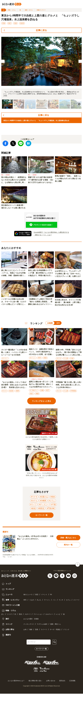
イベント (44, 594)
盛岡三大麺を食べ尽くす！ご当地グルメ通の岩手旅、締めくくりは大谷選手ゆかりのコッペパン (41, 384)
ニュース (9, 594)
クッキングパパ (28, 624)
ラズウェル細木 (42, 624)
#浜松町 (11, 391)
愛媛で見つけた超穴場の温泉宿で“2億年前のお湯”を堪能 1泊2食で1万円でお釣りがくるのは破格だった (40, 180)
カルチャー (49, 614)
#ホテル (34, 500)
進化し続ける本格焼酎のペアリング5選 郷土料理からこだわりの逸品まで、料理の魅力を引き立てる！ (40, 273)
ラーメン (47, 600)
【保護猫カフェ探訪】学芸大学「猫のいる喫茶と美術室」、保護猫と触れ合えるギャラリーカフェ (40, 302)
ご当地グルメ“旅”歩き (37, 379)
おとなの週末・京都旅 (31, 619)
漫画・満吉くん (55, 624)
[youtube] (69, 575)
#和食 (3, 23)
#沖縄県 (43, 500)
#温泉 (15, 23)
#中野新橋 (73, 391)
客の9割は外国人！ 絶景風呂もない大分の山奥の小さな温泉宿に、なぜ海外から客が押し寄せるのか (13, 180)
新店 (36, 594)
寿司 (24, 600)
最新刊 (8, 635)
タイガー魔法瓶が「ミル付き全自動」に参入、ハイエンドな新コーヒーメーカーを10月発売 (14, 352)
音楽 (20, 614)
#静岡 (17, 391)
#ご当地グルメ (34, 390)
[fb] (62, 575)
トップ (8, 584)
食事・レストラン (12, 600)
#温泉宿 (22, 23)
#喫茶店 (41, 508)
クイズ (9, 614)
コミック (9, 624)
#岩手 (47, 390)
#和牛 (39, 358)
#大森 (71, 358)
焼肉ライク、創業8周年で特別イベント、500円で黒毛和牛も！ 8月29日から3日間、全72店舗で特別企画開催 (41, 352)
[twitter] (50, 575)
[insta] (74, 575)
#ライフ (33, 504)
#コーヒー (5, 358)
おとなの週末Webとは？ (16, 681)
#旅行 (9, 23)
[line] (56, 575)
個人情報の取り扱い (35, 681)
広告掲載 (72, 681)
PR (51, 594)
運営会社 (62, 681)
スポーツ (28, 614)
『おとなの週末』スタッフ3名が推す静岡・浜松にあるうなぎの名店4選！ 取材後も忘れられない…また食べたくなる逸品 (14, 385)
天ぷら (39, 600)
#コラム (52, 500)
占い (2, 614)
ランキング (9, 589)
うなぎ (31, 600)
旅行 (7, 619)
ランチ (61, 600)
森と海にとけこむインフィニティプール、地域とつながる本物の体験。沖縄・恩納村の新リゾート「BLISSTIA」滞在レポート (14, 273)
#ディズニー (44, 504)
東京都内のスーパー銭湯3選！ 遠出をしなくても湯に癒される (13, 206)
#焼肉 (45, 358)
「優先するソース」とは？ (43, 235)
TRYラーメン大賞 (12, 605)
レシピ (58, 614)
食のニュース (28, 594)
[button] (3, 61)
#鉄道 (33, 508)
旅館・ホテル (29, 10)
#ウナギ (59, 358)
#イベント (32, 358)
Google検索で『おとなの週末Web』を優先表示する (51, 232)
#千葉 (53, 504)
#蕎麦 (37, 393)
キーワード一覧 (41, 649)
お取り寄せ (9, 629)
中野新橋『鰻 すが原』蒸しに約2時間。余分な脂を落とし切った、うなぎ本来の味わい (69, 384)
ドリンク (66, 629)
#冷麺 (41, 390)
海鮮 (30, 629)
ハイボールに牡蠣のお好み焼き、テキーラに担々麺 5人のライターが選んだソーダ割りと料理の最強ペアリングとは (13, 302)
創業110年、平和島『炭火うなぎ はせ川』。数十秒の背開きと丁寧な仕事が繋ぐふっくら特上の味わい (69, 352)
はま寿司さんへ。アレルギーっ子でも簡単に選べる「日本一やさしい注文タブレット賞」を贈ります (68, 273)
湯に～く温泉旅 (5, 174)
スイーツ (76, 600)
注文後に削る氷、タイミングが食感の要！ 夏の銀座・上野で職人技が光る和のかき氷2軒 (68, 302)
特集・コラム (12, 10)
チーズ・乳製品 (55, 629)
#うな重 (66, 358)
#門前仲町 (51, 508)
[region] (41, 72)
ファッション (38, 614)
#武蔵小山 (44, 497)
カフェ (68, 600)
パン (54, 600)
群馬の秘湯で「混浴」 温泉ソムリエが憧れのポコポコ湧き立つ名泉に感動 (68, 178)
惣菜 (36, 629)
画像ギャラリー (41, 10)
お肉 (24, 629)
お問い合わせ (50, 681)
